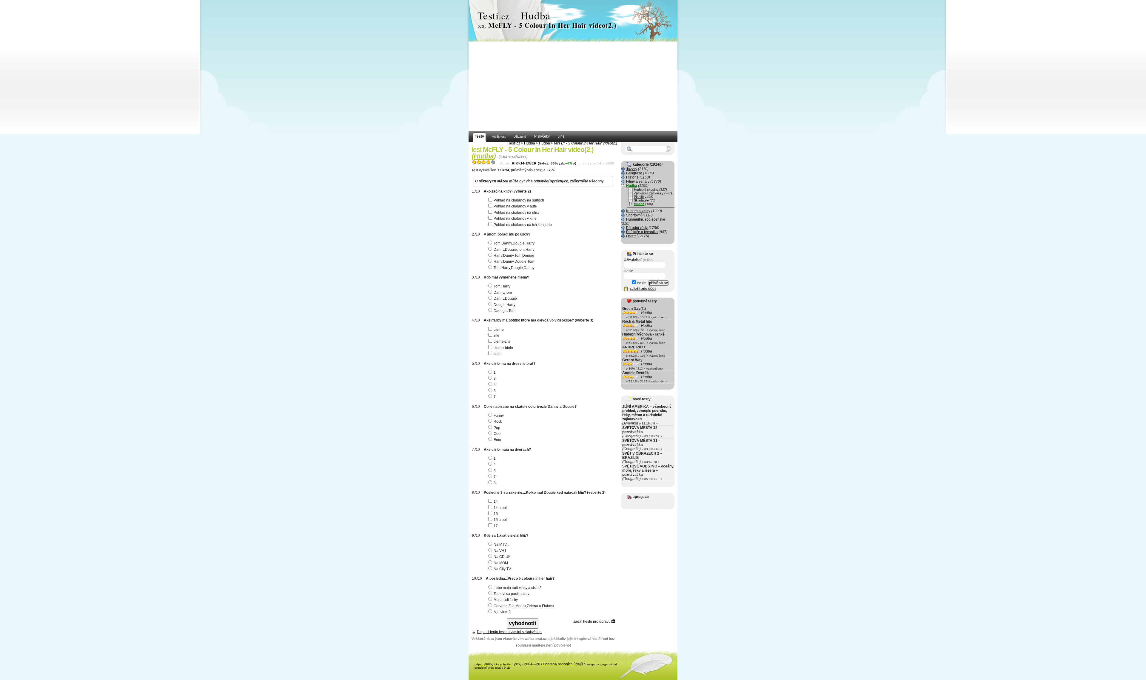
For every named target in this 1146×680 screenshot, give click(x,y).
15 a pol (500, 520)
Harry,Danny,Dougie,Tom (514, 261)
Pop (497, 428)
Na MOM (501, 563)
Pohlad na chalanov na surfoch (519, 200)
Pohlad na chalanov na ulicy (517, 212)
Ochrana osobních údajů (563, 664)
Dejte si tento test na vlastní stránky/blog (509, 632)
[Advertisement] (573, 86)
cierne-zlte (502, 341)
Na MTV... (501, 544)
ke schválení (508, 664)
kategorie (641, 164)
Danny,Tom (503, 292)
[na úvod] (573, 21)
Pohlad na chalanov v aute (515, 206)
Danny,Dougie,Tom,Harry (514, 249)
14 (496, 501)
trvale (641, 283)
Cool (497, 434)
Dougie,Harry (504, 305)
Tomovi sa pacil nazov (511, 594)
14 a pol (500, 508)
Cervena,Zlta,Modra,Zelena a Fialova (524, 606)
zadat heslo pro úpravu (592, 621)
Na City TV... (503, 569)
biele (498, 354)
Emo (497, 440)
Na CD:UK (502, 557)
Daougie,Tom (504, 311)
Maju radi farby (506, 600)
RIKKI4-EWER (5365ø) (544, 163)
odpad (484, 664)
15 (496, 514)
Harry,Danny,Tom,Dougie (514, 255)
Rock (498, 421)
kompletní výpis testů (488, 667)
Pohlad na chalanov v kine (515, 218)
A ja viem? (502, 612)
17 (496, 526)
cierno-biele (503, 348)
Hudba (529, 143)
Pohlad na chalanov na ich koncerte (523, 225)
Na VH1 (500, 551)
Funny (499, 415)
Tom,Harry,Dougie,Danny (514, 268)
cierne (499, 329)
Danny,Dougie (505, 298)
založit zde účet (643, 289)
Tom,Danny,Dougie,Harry (514, 243)
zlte (496, 335)
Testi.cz (514, 143)
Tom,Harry (502, 286)
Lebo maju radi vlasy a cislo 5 (518, 588)
